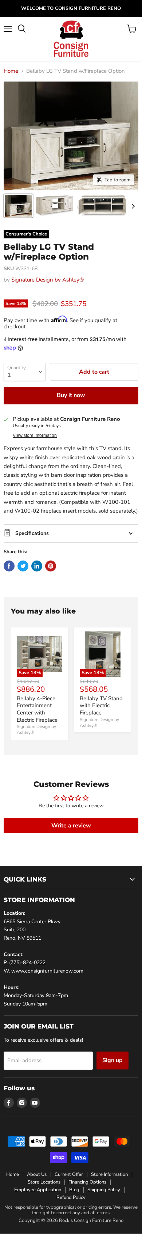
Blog (74, 1189)
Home (11, 71)
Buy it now (71, 395)
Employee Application (37, 1189)
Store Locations (44, 1182)
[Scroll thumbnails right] (132, 206)
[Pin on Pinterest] (50, 566)
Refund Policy (71, 1197)
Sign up (112, 1060)
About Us (37, 1174)
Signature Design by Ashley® (47, 279)
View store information (35, 435)
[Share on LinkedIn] (36, 566)
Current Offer (69, 1174)
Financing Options (87, 1182)
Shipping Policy (103, 1189)
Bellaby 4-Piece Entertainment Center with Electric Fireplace (37, 709)
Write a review (71, 826)
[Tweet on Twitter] (22, 566)
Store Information (109, 1174)
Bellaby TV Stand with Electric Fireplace (101, 705)
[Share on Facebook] (9, 566)
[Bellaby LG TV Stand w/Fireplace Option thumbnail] (18, 206)
